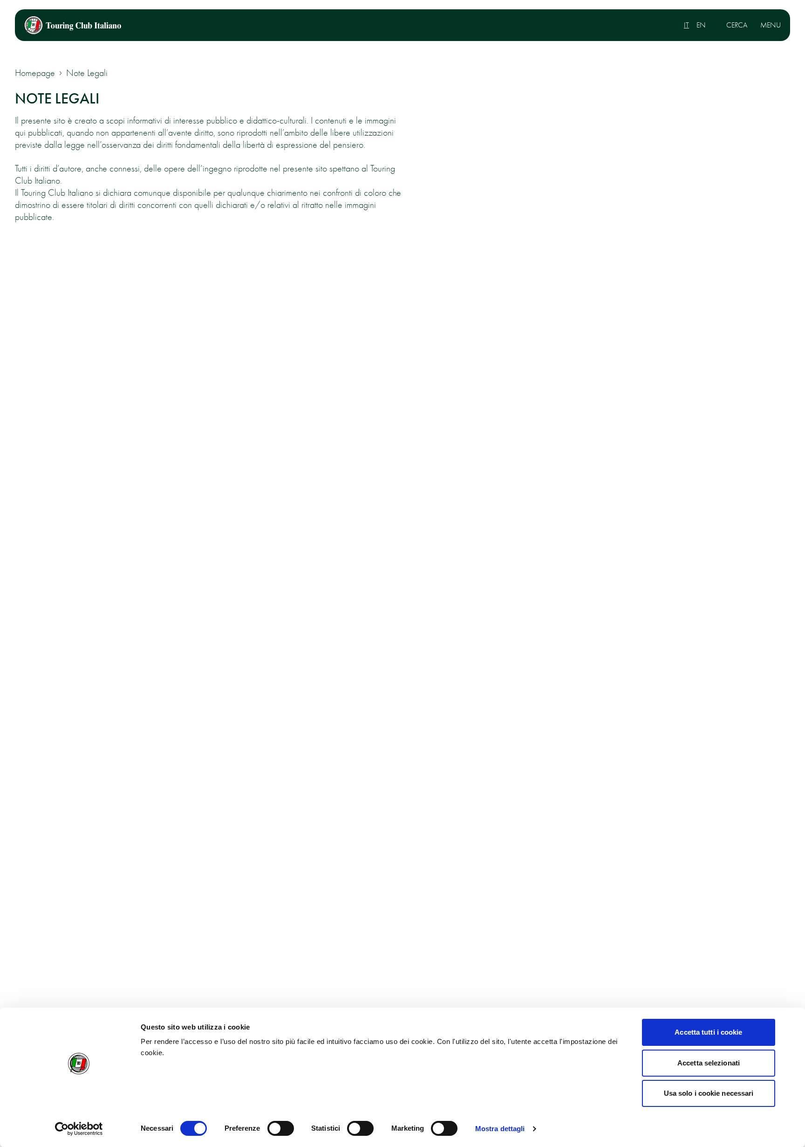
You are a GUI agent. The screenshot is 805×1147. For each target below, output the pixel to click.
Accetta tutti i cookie (708, 1032)
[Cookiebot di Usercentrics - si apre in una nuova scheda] (79, 1129)
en (701, 25)
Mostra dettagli (500, 1129)
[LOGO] (72, 25)
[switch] (280, 1128)
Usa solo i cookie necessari (709, 1093)
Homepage (35, 73)
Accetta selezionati (708, 1063)
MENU (770, 25)
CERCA (736, 25)
